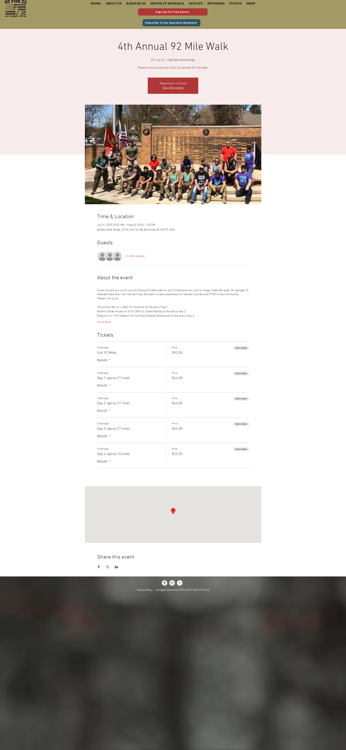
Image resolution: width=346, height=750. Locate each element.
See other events (173, 88)
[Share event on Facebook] (99, 566)
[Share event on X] (107, 566)
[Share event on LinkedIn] (116, 566)
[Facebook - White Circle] (164, 583)
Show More (104, 322)
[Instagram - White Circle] (172, 583)
